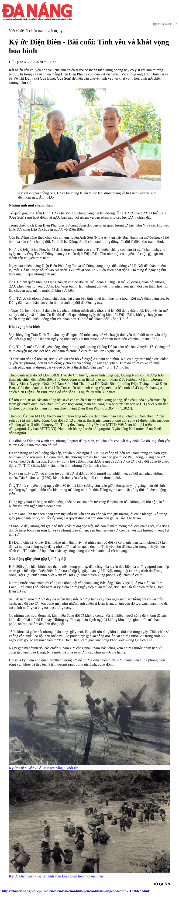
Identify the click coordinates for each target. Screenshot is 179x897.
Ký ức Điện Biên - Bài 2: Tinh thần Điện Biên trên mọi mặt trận (56, 876)
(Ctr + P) (167, 24)
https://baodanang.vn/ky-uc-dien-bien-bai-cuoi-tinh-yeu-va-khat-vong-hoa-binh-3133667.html (75, 891)
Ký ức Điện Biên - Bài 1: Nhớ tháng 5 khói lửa (44, 768)
